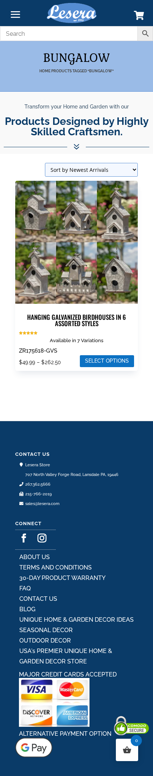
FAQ (25, 588)
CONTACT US (38, 598)
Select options (107, 361)
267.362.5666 (38, 484)
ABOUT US (34, 557)
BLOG (27, 609)
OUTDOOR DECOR (45, 640)
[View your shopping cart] (139, 17)
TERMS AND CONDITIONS (55, 567)
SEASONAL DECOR (46, 630)
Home (45, 71)
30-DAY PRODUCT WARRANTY (62, 577)
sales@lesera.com (42, 503)
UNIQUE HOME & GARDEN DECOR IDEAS (76, 619)
